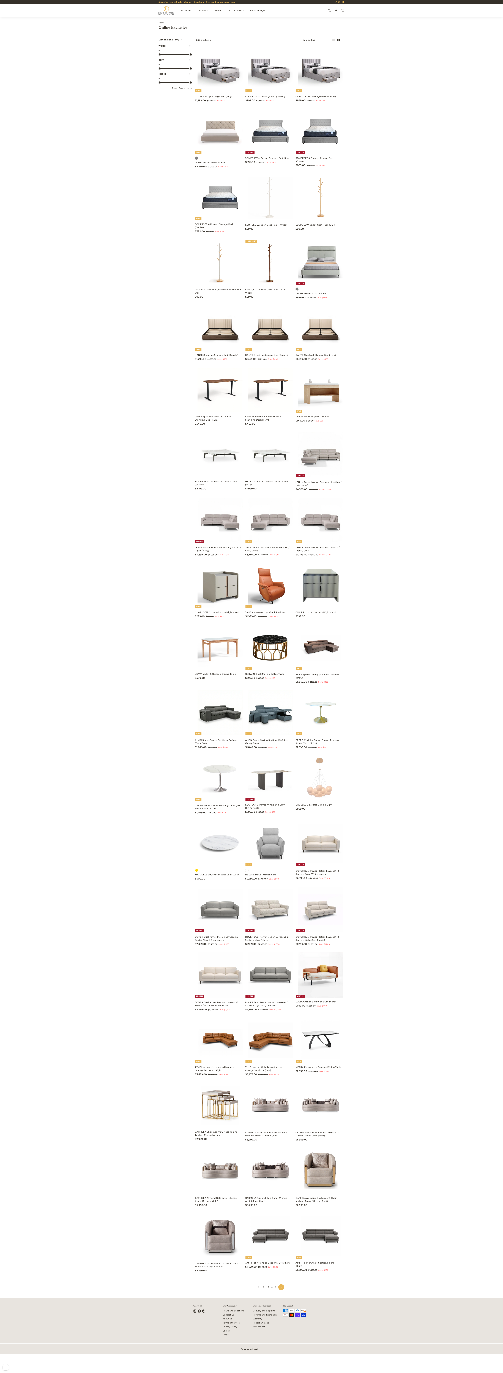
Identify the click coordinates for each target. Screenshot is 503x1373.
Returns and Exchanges (265, 1315)
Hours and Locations (233, 1310)
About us (227, 1318)
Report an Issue (261, 1323)
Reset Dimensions (182, 88)
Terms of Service (231, 1323)
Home (161, 23)
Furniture (186, 10)
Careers (227, 1331)
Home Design (257, 10)
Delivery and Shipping (264, 1310)
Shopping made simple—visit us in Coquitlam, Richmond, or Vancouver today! (197, 2)
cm (190, 46)
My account (259, 1326)
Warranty (257, 1318)
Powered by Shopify (250, 1349)
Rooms (218, 10)
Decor (202, 10)
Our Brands (235, 10)
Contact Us (228, 1315)
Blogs (226, 1334)
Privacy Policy (230, 1326)
